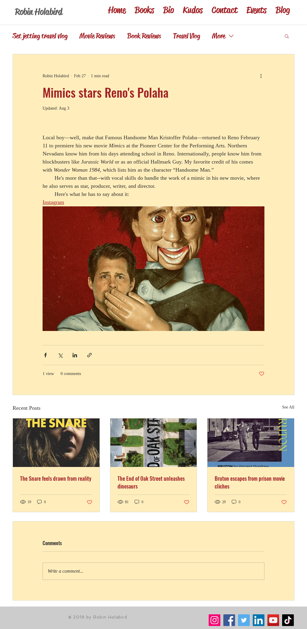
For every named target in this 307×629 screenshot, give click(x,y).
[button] (287, 36)
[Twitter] (244, 620)
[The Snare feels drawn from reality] (56, 442)
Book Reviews (144, 35)
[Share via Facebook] (45, 355)
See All (288, 407)
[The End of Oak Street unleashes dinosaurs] (153, 442)
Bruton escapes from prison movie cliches (250, 482)
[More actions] (260, 75)
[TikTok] (288, 620)
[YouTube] (273, 620)
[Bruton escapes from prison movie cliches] (250, 442)
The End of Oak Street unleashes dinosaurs (151, 482)
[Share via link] (89, 355)
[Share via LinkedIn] (75, 355)
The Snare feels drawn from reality (55, 478)
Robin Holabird (38, 11)
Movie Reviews (97, 35)
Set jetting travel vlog (40, 35)
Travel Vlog (186, 35)
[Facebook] (229, 620)
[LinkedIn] (258, 620)
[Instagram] (214, 620)
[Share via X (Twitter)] (60, 355)
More (218, 35)
